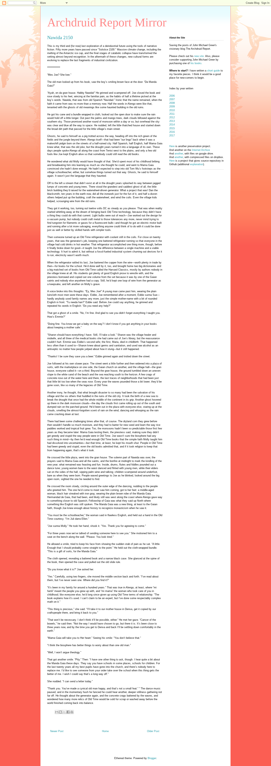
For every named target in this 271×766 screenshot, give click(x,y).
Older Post (153, 731)
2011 (172, 113)
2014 (172, 124)
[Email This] (57, 712)
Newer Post (56, 731)
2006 (172, 95)
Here (172, 146)
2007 (172, 99)
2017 (172, 135)
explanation (196, 164)
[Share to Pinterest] (72, 712)
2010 (172, 110)
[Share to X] (64, 712)
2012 (172, 117)
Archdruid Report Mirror (106, 22)
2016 (172, 131)
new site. (199, 56)
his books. (196, 63)
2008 (172, 102)
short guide (213, 70)
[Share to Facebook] (68, 712)
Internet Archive (201, 149)
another (179, 153)
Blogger (152, 758)
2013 (172, 120)
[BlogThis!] (60, 712)
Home (105, 731)
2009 (172, 106)
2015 (172, 128)
